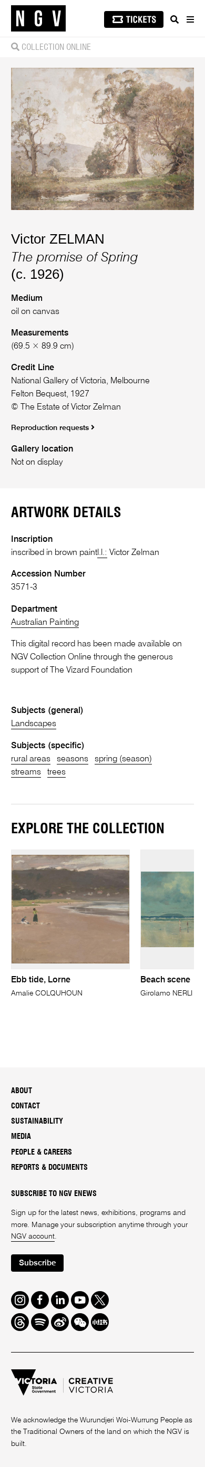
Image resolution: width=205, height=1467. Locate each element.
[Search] (174, 19)
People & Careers (41, 1152)
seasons (72, 759)
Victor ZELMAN (58, 239)
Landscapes (33, 723)
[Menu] (190, 19)
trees (56, 772)
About (21, 1091)
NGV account (33, 1236)
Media (21, 1136)
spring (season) (123, 759)
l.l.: (102, 552)
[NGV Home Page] (38, 19)
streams (26, 772)
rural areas (30, 759)
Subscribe (37, 1263)
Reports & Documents (49, 1167)
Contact (25, 1106)
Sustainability (37, 1121)
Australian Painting (45, 622)
